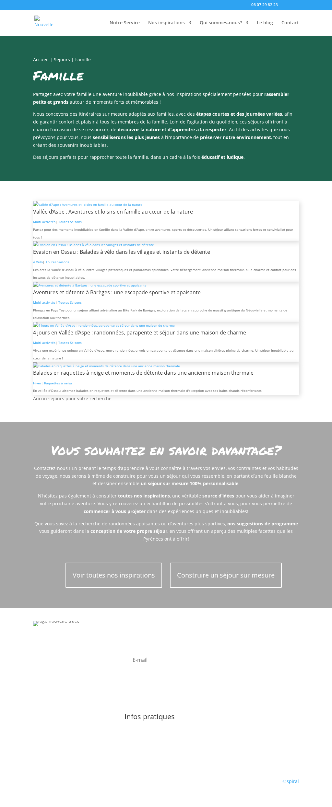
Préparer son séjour (146, 732)
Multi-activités (44, 221)
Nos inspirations (166, 23)
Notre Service (125, 23)
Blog (118, 782)
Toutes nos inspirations (81, 782)
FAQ (227, 732)
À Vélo (38, 262)
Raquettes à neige (58, 383)
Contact (290, 23)
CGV (243, 732)
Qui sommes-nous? (221, 23)
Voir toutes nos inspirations (114, 575)
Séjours (62, 59)
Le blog (265, 23)
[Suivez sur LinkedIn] (64, 664)
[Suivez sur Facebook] (38, 664)
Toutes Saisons (70, 221)
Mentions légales (148, 782)
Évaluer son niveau (195, 732)
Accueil (41, 59)
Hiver (37, 383)
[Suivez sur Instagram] (51, 664)
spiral (290, 781)
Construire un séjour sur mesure (226, 575)
